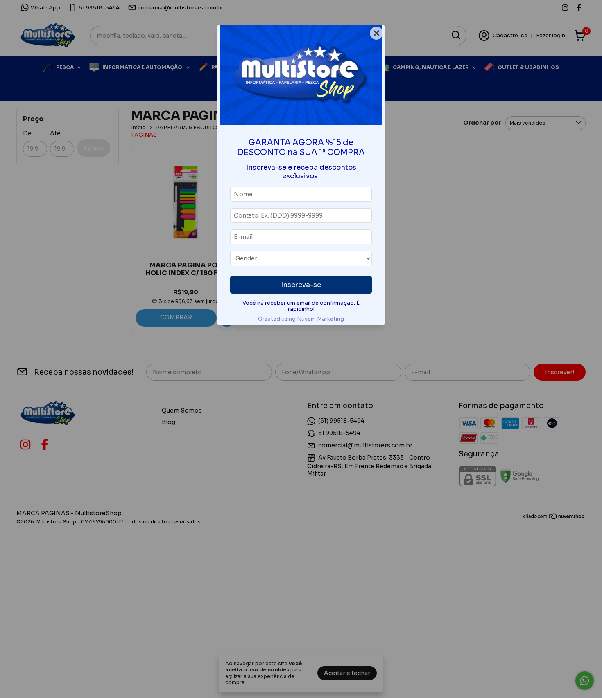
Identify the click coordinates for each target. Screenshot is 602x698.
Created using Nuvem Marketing (301, 319)
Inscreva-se (301, 285)
